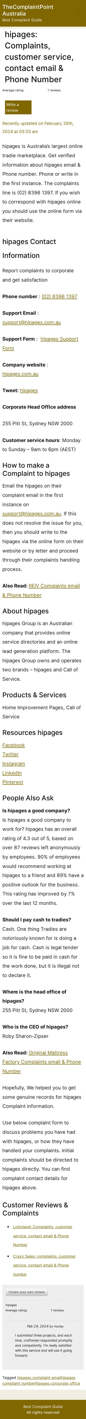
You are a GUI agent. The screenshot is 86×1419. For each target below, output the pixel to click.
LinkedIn (12, 773)
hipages (29, 390)
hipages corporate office (57, 1383)
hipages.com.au (20, 374)
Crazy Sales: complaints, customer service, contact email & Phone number (44, 1265)
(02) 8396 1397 (59, 296)
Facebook (13, 745)
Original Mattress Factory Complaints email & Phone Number (41, 1062)
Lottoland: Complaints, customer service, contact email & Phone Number (42, 1235)
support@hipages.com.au (31, 322)
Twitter (10, 754)
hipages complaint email (39, 1377)
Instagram (13, 764)
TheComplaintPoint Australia (28, 10)
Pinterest (12, 782)
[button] (78, 13)
